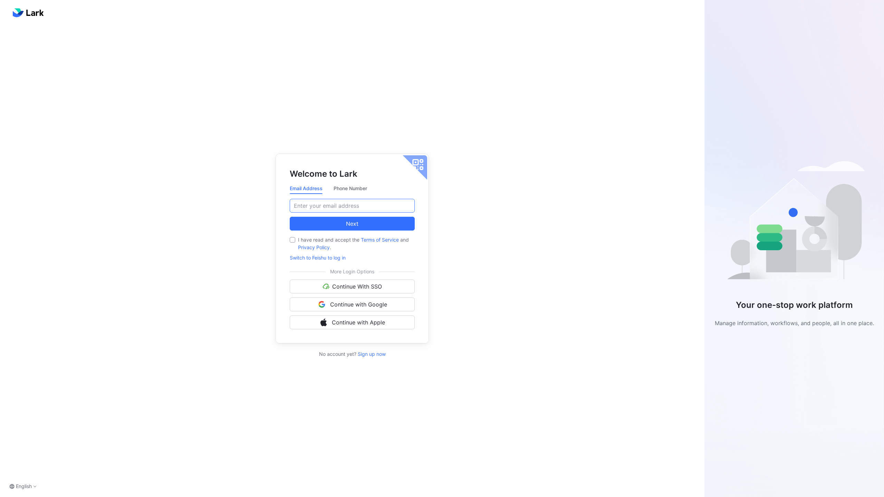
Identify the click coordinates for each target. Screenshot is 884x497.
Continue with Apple (358, 322)
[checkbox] (292, 240)
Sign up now (371, 354)
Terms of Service (380, 240)
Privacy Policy (314, 247)
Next (352, 223)
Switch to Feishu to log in (318, 258)
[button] (794, 223)
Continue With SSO (357, 286)
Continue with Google (358, 304)
